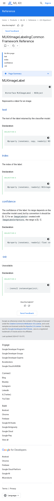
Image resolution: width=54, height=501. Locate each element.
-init (4, 257)
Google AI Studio (9, 423)
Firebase (5, 419)
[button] (27, 73)
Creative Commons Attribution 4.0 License (25, 324)
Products (13, 20)
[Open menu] (4, 3)
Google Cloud (7, 431)
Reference (8, 11)
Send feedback (12, 31)
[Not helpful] (22, 25)
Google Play (7, 436)
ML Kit (17, 3)
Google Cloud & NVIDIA (11, 366)
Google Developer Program (13, 349)
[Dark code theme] (50, 87)
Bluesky (5, 382)
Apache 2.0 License (33, 326)
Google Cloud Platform (11, 469)
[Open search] (41, 3)
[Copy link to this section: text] (9, 110)
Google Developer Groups (12, 354)
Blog (4, 378)
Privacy (13, 489)
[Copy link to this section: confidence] (18, 201)
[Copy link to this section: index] (11, 155)
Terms (4, 489)
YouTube (6, 399)
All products (7, 478)
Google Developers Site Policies (20, 329)
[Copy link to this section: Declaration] (15, 126)
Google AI (6, 474)
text (4, 109)
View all (5, 440)
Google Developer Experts (12, 358)
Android (5, 410)
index (5, 155)
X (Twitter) (6, 395)
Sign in (48, 3)
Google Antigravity (9, 427)
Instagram (6, 386)
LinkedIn (5, 390)
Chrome (5, 414)
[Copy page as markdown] (13, 46)
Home (4, 20)
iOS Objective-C (45, 20)
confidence (9, 201)
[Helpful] (18, 25)
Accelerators (7, 362)
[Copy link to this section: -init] (9, 257)
